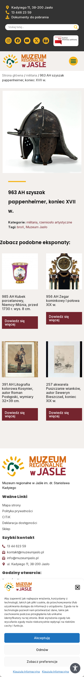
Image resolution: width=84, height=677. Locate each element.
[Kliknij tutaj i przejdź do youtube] (27, 40)
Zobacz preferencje (42, 662)
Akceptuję (42, 638)
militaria (31, 75)
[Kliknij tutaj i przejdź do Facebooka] (17, 40)
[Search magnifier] (76, 27)
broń (20, 227)
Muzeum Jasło (36, 227)
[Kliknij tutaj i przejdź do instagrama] (8, 40)
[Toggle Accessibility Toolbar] (75, 668)
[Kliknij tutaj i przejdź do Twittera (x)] (36, 40)
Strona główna (12, 75)
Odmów (42, 650)
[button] (77, 587)
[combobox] (40, 27)
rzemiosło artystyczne (55, 222)
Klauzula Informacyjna (26, 671)
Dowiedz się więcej (15, 322)
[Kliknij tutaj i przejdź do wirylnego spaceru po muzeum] (46, 40)
